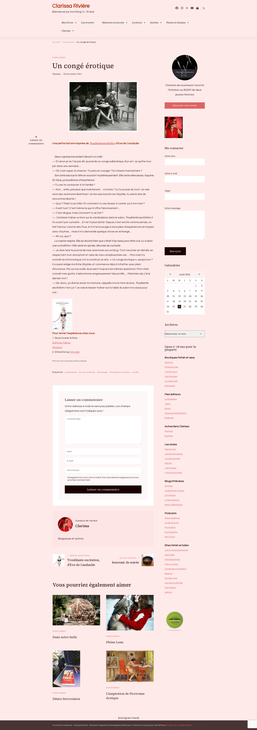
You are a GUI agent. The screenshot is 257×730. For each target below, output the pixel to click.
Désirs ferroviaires (66, 699)
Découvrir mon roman (185, 105)
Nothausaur (170, 386)
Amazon (57, 347)
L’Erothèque (170, 495)
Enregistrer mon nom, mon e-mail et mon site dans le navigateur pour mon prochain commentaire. (103, 478)
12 (179, 296)
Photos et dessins (176, 23)
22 (196, 301)
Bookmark (169, 418)
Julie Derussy (170, 468)
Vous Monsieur (171, 376)
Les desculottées (172, 459)
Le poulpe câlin (171, 381)
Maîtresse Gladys (172, 560)
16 (202, 296)
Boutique (169, 436)
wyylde (135, 372)
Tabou (167, 404)
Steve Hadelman (172, 518)
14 (190, 296)
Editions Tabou (61, 342)
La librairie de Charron (174, 491)
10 (168, 296)
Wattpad (169, 431)
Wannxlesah (170, 588)
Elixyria (168, 409)
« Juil (170, 274)
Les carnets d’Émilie (174, 583)
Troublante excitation (101, 143)
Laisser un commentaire (36, 141)
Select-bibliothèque (173, 505)
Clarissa (66, 31)
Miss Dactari (170, 449)
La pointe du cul (172, 523)
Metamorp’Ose (171, 367)
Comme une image (173, 473)
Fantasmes (59, 57)
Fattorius (169, 486)
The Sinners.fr (171, 372)
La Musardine (171, 399)
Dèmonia (169, 362)
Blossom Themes (132, 725)
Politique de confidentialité (178, 725)
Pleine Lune (114, 642)
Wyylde (75, 352)
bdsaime (168, 574)
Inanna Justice (171, 564)
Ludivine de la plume (174, 454)
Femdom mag (171, 578)
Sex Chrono (170, 537)
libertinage (102, 372)
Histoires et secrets (113, 23)
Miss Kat (168, 463)
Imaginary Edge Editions (175, 413)
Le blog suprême (172, 500)
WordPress (159, 725)
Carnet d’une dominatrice (176, 550)
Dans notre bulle (65, 637)
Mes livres (67, 23)
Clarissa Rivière (71, 6)
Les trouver (87, 23)
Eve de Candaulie (87, 372)
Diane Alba (170, 555)
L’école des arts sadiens (175, 569)
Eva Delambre (171, 532)
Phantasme (170, 527)
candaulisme (71, 372)
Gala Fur (168, 592)
